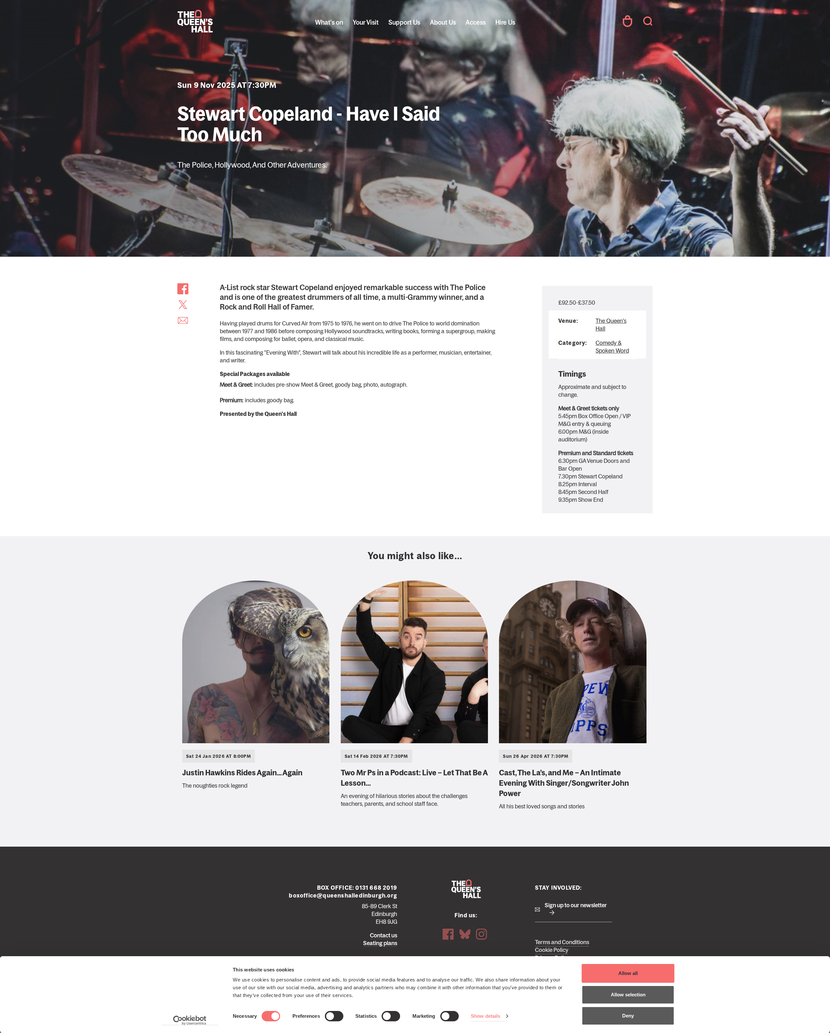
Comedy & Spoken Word (612, 347)
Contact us (383, 935)
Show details (485, 1016)
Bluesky (464, 934)
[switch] (334, 1016)
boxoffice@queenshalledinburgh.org (343, 895)
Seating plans (380, 943)
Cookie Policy (551, 950)
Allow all (628, 973)
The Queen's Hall (221, 21)
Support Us (404, 22)
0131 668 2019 (376, 888)
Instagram (481, 934)
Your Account (627, 21)
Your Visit (366, 22)
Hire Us (505, 22)
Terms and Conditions (562, 942)
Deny (628, 1015)
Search (648, 21)
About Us (443, 22)
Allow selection (628, 994)
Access (476, 22)
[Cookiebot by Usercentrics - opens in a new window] (189, 1020)
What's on (329, 22)
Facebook (448, 934)
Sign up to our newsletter (576, 905)
